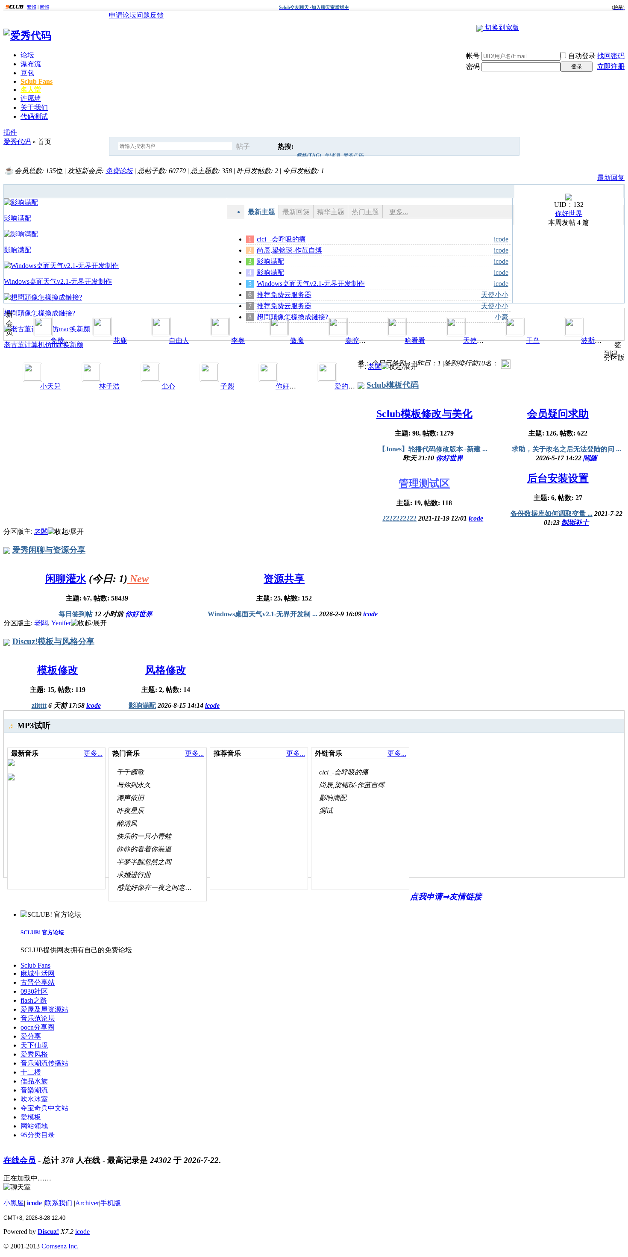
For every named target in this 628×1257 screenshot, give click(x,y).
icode (501, 239)
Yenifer (61, 623)
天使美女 (476, 340)
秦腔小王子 (362, 340)
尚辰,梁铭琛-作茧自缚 (289, 250)
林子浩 (109, 386)
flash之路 (34, 1000)
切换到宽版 (502, 27)
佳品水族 (34, 1081)
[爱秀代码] (27, 35)
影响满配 (270, 261)
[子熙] (209, 378)
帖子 (243, 146)
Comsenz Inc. (60, 1246)
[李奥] (220, 332)
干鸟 (533, 340)
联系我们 (58, 1203)
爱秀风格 (34, 1054)
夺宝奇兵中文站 (44, 1108)
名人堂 (31, 89)
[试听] (200, 772)
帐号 (473, 55)
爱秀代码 (353, 156)
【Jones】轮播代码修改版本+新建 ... (433, 449)
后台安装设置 (558, 478)
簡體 (44, 6)
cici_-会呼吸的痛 (281, 239)
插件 (10, 132)
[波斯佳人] (574, 332)
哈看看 (415, 340)
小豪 (501, 317)
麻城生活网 (38, 973)
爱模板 (31, 1117)
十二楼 (31, 1072)
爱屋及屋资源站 (44, 1009)
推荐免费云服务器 (284, 294)
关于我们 (34, 107)
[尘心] (150, 378)
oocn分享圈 (37, 1027)
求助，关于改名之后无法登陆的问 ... (566, 449)
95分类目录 (38, 1135)
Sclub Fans (37, 81)
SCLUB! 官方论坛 (42, 932)
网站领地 (34, 1126)
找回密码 (611, 55)
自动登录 (582, 55)
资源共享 (284, 578)
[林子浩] (91, 378)
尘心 (168, 386)
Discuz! (48, 1231)
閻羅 (590, 458)
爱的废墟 (348, 386)
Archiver (87, 1203)
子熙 (227, 386)
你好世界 (568, 213)
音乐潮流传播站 (44, 1063)
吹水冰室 (34, 1099)
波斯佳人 (594, 340)
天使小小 (494, 294)
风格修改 (165, 670)
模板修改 (57, 670)
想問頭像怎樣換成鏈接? (292, 317)
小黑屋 (13, 1203)
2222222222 (399, 518)
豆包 (27, 73)
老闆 (374, 366)
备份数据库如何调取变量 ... (552, 513)
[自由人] (161, 332)
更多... (398, 211)
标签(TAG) (309, 156)
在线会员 (19, 1160)
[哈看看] (397, 332)
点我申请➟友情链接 (446, 896)
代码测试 (34, 116)
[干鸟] (515, 332)
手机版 (110, 1203)
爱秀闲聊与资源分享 (48, 549)
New (138, 578)
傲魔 (297, 340)
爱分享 (31, 1036)
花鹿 (120, 340)
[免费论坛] (43, 332)
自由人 (179, 340)
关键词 (332, 156)
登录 (576, 66)
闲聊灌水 (65, 578)
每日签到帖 (76, 614)
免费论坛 (119, 170)
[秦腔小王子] (338, 332)
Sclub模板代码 (393, 384)
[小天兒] (32, 378)
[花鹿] (102, 332)
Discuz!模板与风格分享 (53, 641)
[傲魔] (279, 332)
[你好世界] (568, 198)
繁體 (31, 6)
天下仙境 (34, 1045)
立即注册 (611, 66)
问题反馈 (150, 15)
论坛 (27, 55)
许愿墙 (31, 98)
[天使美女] (456, 332)
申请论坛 (122, 15)
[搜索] (266, 147)
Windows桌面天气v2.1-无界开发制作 (311, 283)
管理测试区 (424, 483)
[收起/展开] (399, 366)
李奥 (238, 340)
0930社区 (34, 991)
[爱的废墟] (327, 378)
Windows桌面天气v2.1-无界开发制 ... (262, 614)
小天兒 (50, 386)
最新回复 (611, 177)
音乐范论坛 (38, 1018)
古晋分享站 (38, 982)
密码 (473, 66)
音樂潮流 (34, 1090)
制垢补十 (575, 522)
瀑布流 (31, 64)
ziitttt (39, 705)
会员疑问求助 (558, 413)
